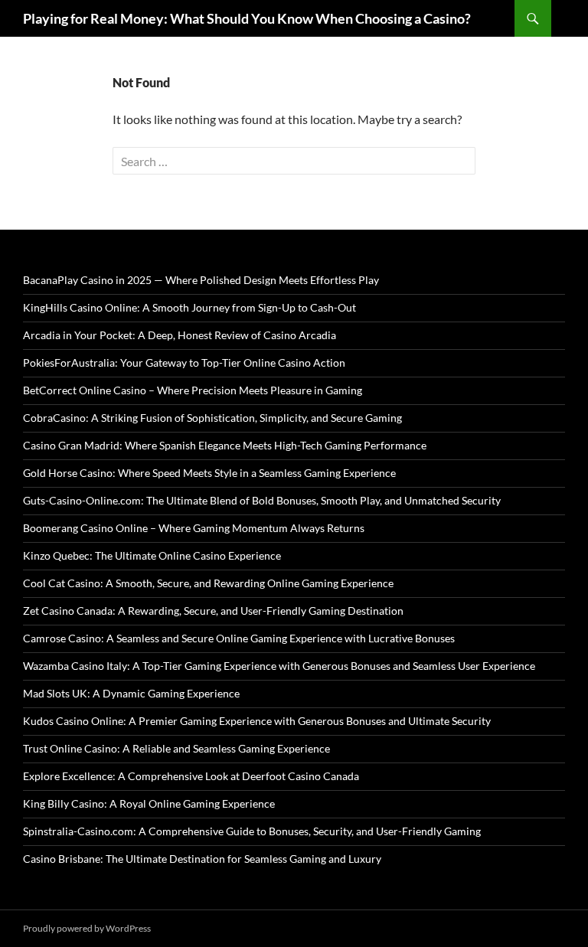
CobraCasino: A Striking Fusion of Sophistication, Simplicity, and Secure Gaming (212, 417)
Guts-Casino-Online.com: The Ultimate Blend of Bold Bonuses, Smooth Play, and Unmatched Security (262, 500)
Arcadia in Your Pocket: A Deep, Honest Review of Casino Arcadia (179, 334)
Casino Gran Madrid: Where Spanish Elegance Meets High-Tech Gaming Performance (224, 445)
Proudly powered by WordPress (87, 928)
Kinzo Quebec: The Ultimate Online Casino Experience (152, 555)
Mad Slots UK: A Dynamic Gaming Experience (131, 693)
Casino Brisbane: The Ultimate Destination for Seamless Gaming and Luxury (202, 858)
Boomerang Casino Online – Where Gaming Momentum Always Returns (193, 527)
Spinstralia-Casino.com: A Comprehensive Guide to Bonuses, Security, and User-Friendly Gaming (252, 831)
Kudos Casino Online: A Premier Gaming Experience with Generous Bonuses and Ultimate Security (257, 720)
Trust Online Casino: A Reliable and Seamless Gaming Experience (176, 748)
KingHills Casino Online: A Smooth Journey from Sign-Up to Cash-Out (189, 307)
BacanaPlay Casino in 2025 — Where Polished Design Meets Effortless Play (201, 279)
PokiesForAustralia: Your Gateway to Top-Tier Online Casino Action (184, 362)
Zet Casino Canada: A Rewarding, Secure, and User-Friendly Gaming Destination (213, 610)
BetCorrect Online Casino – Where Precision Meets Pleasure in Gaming (192, 390)
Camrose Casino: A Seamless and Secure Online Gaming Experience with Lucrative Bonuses (239, 638)
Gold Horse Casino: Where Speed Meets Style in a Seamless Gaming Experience (209, 472)
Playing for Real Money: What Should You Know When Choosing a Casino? (247, 18)
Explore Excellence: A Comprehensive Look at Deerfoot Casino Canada (191, 775)
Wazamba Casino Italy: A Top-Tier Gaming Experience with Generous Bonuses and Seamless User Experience (279, 665)
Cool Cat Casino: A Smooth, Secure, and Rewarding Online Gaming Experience (208, 582)
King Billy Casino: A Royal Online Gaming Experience (149, 803)
